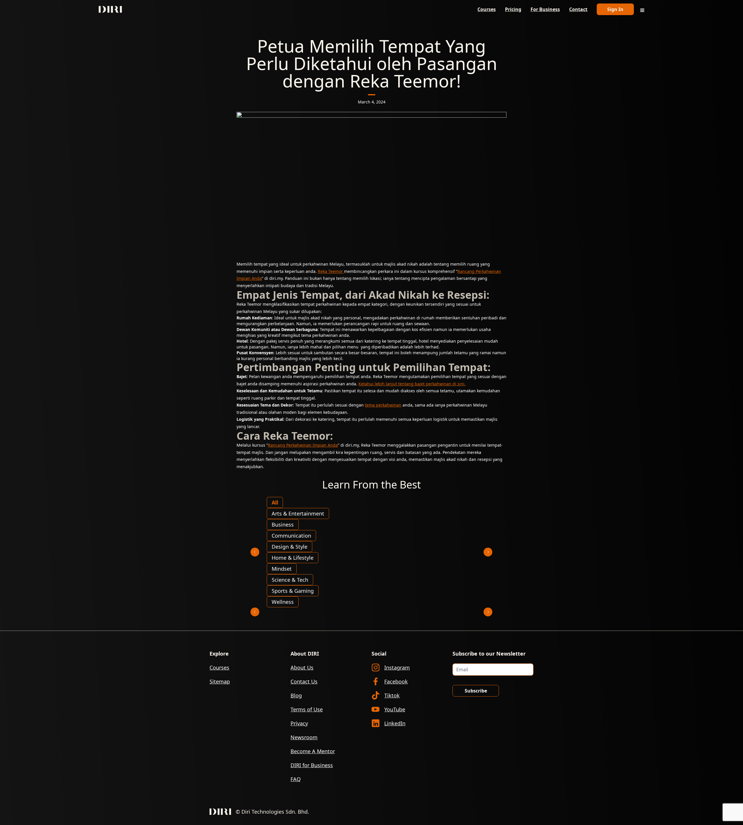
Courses (486, 9)
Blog (296, 695)
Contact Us (304, 681)
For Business (545, 9)
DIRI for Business (312, 765)
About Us (302, 667)
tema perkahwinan (383, 405)
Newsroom (304, 737)
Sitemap (220, 681)
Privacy (299, 723)
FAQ (296, 779)
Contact (578, 9)
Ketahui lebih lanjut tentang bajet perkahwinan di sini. (412, 383)
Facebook (396, 681)
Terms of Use (307, 709)
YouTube (394, 709)
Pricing (513, 9)
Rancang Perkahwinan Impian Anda (303, 445)
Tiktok (392, 695)
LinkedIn (394, 723)
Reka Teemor (331, 271)
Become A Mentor (313, 751)
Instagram (397, 667)
